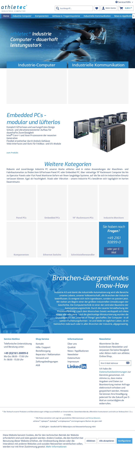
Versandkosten (94, 418)
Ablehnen (90, 441)
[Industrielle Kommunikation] (98, 87)
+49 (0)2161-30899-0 (16, 353)
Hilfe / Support (43, 347)
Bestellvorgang (43, 350)
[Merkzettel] (97, 8)
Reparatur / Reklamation (48, 354)
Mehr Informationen (56, 446)
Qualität (72, 347)
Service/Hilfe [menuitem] (124, 2)
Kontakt (40, 343)
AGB (38, 365)
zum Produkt (12, 152)
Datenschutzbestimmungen (113, 371)
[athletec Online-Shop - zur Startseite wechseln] (14, 8)
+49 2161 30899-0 (113, 240)
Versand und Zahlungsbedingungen (47, 360)
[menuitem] (74, 8)
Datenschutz (74, 358)
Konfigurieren (124, 441)
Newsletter (73, 354)
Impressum (73, 361)
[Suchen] (57, 8)
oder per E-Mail (113, 250)
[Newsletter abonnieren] (128, 363)
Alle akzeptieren (106, 441)
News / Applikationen (78, 350)
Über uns (72, 343)
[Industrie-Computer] (36, 87)
